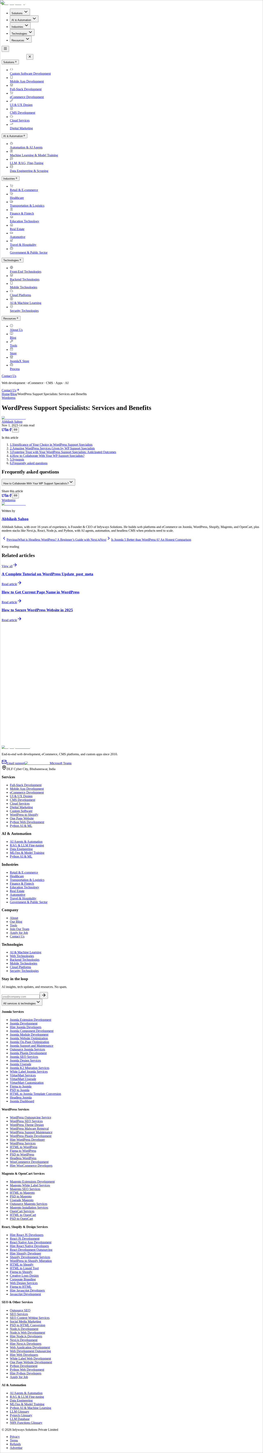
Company (8, 722)
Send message (12, 743)
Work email (10, 717)
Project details (12, 736)
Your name (10, 713)
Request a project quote (17, 690)
